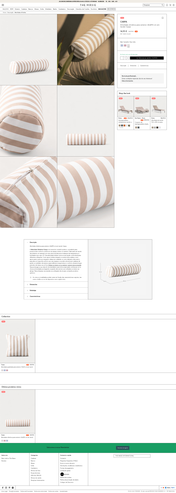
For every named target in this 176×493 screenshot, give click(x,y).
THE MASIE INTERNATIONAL (124, 456)
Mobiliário (48, 9)
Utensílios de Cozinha (82, 9)
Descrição (123, 66)
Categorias (34, 455)
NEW (11, 9)
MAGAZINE (102, 9)
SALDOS (6, 9)
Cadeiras (24, 9)
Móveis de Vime (35, 471)
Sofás (42, 9)
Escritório (94, 9)
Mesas (36, 9)
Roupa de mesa (35, 473)
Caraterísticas (144, 66)
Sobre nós (4, 455)
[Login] (173, 5)
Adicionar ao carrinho (148, 58)
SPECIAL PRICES (36, 475)
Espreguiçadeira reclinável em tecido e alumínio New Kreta (124, 122)
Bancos (30, 9)
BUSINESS (111, 9)
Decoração (70, 9)
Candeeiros (62, 9)
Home (4, 12)
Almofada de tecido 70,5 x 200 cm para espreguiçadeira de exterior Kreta (157, 123)
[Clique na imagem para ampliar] (120, 269)
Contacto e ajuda (65, 455)
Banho (55, 9)
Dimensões (133, 66)
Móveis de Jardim (36, 478)
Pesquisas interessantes (37, 480)
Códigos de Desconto (66, 482)
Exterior (17, 9)
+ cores (121, 127)
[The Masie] (88, 5)
